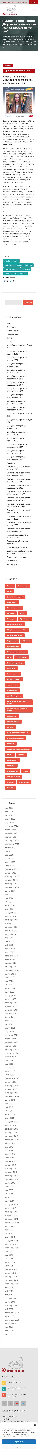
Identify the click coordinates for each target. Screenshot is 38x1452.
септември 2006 (12, 1320)
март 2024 (9, 909)
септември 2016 (12, 1223)
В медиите (11, 327)
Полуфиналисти (13, 646)
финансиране (24, 782)
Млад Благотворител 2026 (16, 630)
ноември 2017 (11, 1172)
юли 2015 (9, 1251)
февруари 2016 (11, 1241)
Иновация (10, 619)
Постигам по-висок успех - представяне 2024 (17, 71)
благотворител (12, 674)
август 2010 (10, 1302)
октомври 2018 (11, 1136)
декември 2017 (11, 1168)
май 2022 (9, 985)
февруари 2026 (11, 826)
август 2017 (10, 1183)
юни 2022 (9, 981)
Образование (12, 641)
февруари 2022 (11, 995)
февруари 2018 (11, 1161)
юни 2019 (9, 1107)
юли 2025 (9, 851)
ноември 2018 (11, 1132)
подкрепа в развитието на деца (18, 749)
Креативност (25, 619)
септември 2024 (12, 887)
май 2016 (9, 1233)
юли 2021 (9, 1021)
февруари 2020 (11, 1078)
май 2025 (9, 858)
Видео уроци (12, 331)
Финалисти (11, 668)
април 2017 (10, 1197)
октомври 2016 (11, 1219)
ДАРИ (33, 2)
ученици (10, 782)
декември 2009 (12, 1305)
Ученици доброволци (14, 663)
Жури (9, 338)
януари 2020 (10, 1082)
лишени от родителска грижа (17, 732)
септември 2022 (12, 970)
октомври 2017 (11, 1176)
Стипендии (12, 561)
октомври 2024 (12, 884)
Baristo (7, 261)
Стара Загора (22, 657)
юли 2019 (9, 1104)
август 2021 (10, 1017)
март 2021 (9, 1031)
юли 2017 (9, 1186)
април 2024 (10, 905)
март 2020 (9, 1075)
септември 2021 (12, 1013)
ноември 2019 (11, 1089)
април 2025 (10, 862)
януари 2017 (10, 1208)
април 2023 (10, 949)
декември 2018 (11, 1129)
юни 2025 (9, 855)
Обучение (26, 641)
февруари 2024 (11, 913)
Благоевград (22, 586)
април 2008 (10, 1316)
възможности (12, 685)
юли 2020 (9, 1060)
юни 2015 (9, 1255)
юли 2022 (9, 977)
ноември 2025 (11, 837)
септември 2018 (12, 1140)
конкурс (10, 727)
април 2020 (10, 1071)
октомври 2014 (11, 1280)
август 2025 (10, 848)
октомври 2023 (12, 927)
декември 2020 (12, 1042)
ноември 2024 (11, 880)
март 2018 (9, 1158)
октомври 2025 (12, 840)
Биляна (15, 261)
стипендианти (10, 274)
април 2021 (10, 1028)
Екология (10, 613)
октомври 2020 (12, 1049)
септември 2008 (12, 1313)
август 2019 (10, 1100)
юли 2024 (9, 895)
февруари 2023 (11, 956)
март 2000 (9, 1334)
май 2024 (9, 902)
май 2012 (9, 1291)
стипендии (22, 274)
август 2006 (10, 1323)
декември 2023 (12, 920)
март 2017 (9, 1201)
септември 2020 (12, 1053)
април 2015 (10, 1262)
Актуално (8, 65)
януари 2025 (10, 873)
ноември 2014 (11, 1277)
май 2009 (9, 1309)
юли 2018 (9, 1147)
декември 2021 (11, 1003)
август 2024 (10, 891)
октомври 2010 (11, 1298)
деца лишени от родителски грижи (17, 702)
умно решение (12, 771)
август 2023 (10, 934)
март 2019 (9, 1118)
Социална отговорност (17, 557)
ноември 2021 (11, 1006)
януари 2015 (10, 1273)
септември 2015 (12, 1248)
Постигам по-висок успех (16, 652)
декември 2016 (11, 1212)
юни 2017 (9, 1190)
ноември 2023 (11, 923)
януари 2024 (10, 916)
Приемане (19, 1442)
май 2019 (9, 1111)
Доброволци (11, 602)
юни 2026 (9, 812)
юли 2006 (9, 1327)
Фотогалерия (12, 564)
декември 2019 (11, 1086)
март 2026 (9, 822)
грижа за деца (12, 690)
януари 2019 (10, 1125)
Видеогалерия (13, 334)
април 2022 (10, 988)
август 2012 (10, 1287)
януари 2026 (10, 830)
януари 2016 (10, 1244)
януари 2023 (10, 959)
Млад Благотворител (14, 624)
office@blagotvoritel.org (8, 2)
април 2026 (10, 819)
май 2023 (9, 945)
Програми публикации (17, 547)
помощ (9, 754)
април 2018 (10, 1154)
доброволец (11, 716)
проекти (21, 754)
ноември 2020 (11, 1046)
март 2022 (9, 992)
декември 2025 (12, 833)
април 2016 (10, 1237)
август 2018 (10, 1143)
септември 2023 (12, 931)
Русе (9, 657)
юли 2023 (9, 938)
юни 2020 (9, 1064)
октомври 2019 (11, 1093)
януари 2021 (10, 1039)
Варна (9, 591)
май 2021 (9, 1024)
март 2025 (9, 866)
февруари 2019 (11, 1122)
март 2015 (9, 1266)
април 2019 (10, 1114)
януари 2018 (10, 1165)
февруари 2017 (11, 1204)
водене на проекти (14, 679)
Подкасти (11, 463)
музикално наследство (15, 738)
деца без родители (14, 696)
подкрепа (26, 269)
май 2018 (9, 1150)
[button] (35, 1425)
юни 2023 (9, 941)
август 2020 (10, 1057)
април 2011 (9, 1295)
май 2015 (9, 1259)
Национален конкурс (14, 635)
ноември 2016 (11, 1215)
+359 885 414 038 (22, 2)
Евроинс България (11, 269)
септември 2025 (12, 844)
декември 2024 (12, 876)
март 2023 (9, 952)
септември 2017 (12, 1179)
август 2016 (10, 1226)
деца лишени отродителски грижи (18, 265)
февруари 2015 (11, 1269)
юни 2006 (9, 1331)
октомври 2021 (11, 1010)
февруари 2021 (11, 1035)
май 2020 (9, 1068)
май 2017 (9, 1194)
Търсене (28, 302)
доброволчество (13, 721)
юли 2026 (9, 808)
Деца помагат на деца (15, 597)
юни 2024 (9, 898)
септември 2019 (12, 1096)
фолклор (10, 787)
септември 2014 (12, 1284)
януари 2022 (10, 999)
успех (26, 771)
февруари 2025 (11, 869)
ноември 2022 (11, 963)
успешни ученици (13, 776)
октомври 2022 (12, 967)
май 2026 (9, 815)
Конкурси (11, 341)
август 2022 (10, 974)
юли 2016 (9, 1230)
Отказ (19, 1447)
